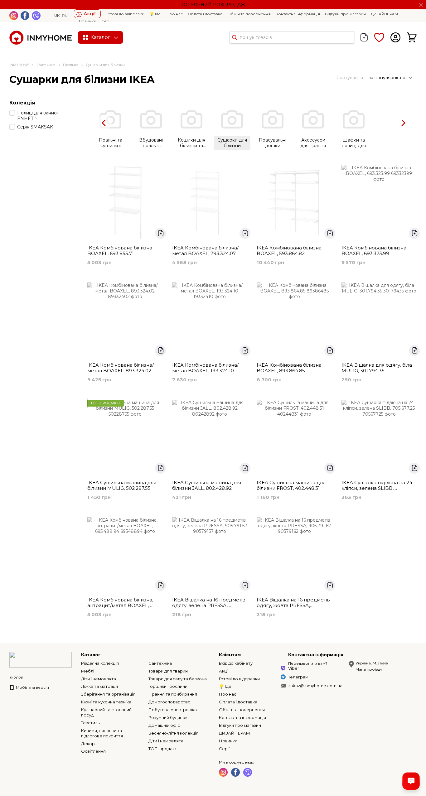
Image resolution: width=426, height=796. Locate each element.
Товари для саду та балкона (177, 678)
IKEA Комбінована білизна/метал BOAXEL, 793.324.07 (205, 250)
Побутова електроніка (172, 709)
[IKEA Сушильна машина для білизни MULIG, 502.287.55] (125, 437)
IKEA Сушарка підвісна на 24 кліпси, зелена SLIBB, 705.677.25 (376, 488)
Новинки (87, 21)
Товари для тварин (168, 670)
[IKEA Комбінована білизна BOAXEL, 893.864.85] (294, 320)
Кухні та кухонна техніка (106, 701)
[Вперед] (402, 122)
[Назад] (104, 122)
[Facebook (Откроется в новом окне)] (25, 15)
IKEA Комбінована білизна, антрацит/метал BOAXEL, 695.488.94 (120, 605)
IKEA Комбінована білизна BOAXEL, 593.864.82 (289, 250)
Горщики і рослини (167, 686)
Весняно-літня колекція (173, 733)
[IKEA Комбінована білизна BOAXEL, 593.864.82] (294, 202)
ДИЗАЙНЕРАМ (384, 14)
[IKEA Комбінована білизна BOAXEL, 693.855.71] (125, 202)
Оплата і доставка (205, 14)
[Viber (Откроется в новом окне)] (36, 15)
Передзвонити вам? (307, 663)
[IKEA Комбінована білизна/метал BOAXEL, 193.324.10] (210, 320)
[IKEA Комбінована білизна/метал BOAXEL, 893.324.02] (125, 320)
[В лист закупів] (160, 233)
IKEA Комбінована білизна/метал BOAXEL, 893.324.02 (120, 368)
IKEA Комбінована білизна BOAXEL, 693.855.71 (119, 250)
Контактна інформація (298, 14)
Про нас (175, 14)
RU (65, 15)
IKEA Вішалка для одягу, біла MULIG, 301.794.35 (376, 368)
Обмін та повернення (249, 14)
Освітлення (93, 751)
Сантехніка (160, 663)
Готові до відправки (125, 14)
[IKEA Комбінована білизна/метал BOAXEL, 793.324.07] (210, 202)
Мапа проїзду (369, 669)
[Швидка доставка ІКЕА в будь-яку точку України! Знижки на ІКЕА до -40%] (40, 659)
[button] (421, 5)
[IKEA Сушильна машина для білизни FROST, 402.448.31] (294, 437)
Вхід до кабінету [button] (236, 663)
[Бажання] (379, 37)
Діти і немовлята (98, 678)
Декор (88, 743)
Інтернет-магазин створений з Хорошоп (28, 684)
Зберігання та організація (108, 694)
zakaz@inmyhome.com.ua (315, 685)
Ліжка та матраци (99, 686)
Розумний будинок (167, 717)
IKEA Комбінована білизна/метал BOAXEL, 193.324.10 (205, 368)
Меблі (87, 670)
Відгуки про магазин (345, 14)
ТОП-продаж (162, 748)
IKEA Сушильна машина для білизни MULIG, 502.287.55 (121, 485)
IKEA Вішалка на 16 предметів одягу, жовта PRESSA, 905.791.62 (293, 605)
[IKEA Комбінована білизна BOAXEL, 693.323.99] (379, 202)
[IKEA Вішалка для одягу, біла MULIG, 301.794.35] (379, 320)
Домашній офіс (164, 725)
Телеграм (298, 676)
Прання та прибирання (172, 694)
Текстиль (90, 722)
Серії (106, 21)
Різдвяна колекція (100, 663)
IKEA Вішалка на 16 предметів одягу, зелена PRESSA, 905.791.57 (208, 605)
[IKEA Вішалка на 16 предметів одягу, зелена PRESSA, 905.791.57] (210, 555)
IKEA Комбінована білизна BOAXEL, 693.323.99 (373, 250)
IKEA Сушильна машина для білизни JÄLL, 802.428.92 (206, 485)
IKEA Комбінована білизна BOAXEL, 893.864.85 (289, 368)
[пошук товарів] (235, 37)
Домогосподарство (169, 701)
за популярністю (387, 77)
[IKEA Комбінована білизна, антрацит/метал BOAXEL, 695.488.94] (125, 555)
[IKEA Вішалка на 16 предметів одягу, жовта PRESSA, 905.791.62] (294, 555)
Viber (293, 668)
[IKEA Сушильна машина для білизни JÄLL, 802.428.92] (210, 437)
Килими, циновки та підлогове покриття (102, 733)
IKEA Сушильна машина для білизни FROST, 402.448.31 (291, 485)
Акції (90, 14)
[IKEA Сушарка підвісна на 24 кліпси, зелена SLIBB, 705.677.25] (379, 437)
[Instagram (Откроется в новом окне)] (13, 15)
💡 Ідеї (155, 14)
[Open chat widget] (411, 781)
